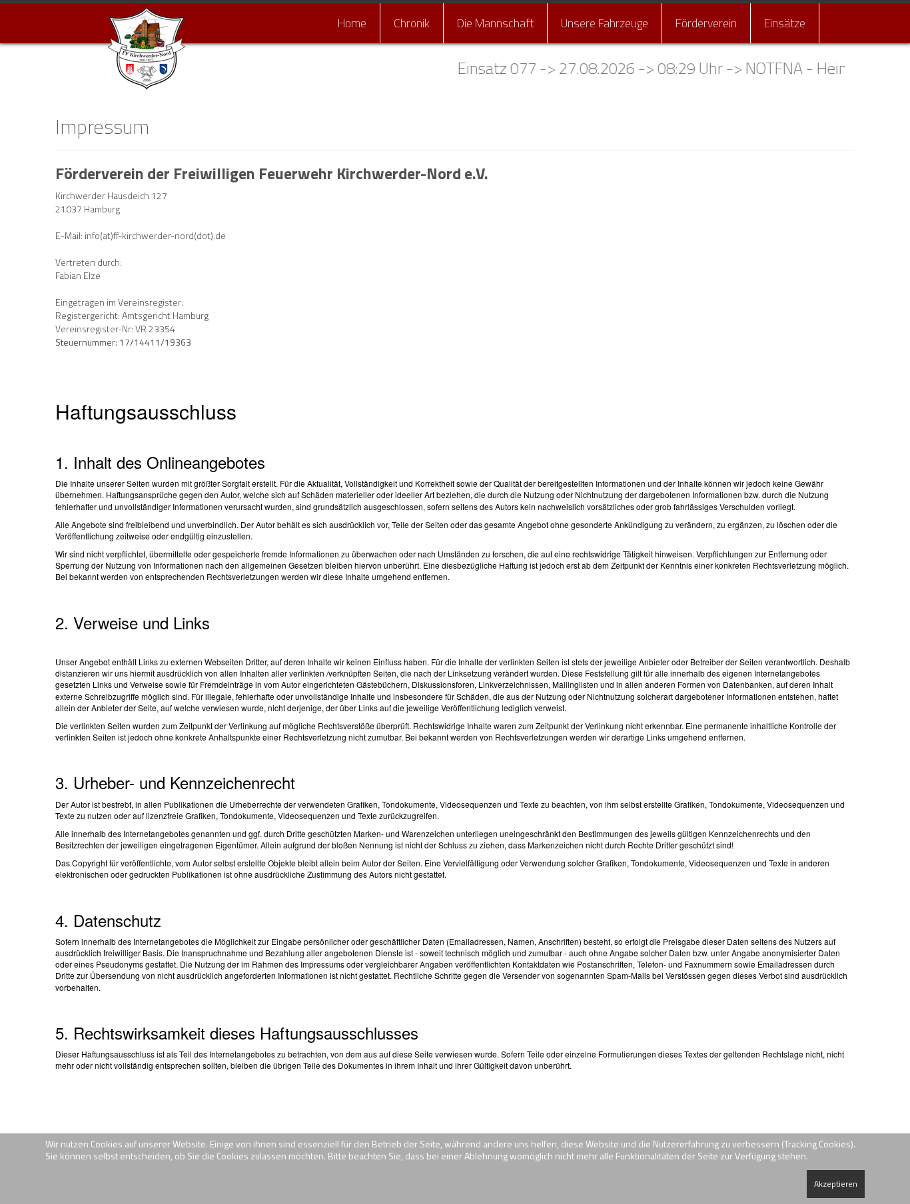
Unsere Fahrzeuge (604, 23)
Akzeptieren (835, 1183)
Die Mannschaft (495, 23)
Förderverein (706, 23)
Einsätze (784, 23)
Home (352, 23)
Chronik (412, 23)
